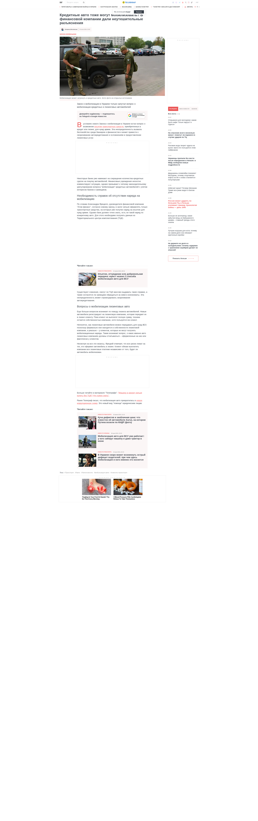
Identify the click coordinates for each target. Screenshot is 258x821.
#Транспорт (69, 472)
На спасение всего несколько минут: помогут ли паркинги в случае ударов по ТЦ (181, 135)
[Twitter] (185, 2)
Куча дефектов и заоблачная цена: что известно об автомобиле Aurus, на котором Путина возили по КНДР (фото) (122, 419)
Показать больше (180, 258)
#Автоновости (87, 472)
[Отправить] (84, 2)
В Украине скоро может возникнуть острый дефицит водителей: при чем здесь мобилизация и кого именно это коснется (121, 457)
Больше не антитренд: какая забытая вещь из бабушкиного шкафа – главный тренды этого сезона (181, 219)
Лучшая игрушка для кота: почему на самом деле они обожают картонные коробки (182, 233)
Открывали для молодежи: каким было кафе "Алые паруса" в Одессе (182, 122)
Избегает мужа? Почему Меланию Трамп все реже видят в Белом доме (182, 190)
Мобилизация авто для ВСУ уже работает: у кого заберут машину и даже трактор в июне (121, 438)
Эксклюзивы (127, 7)
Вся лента (172, 114)
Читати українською (68, 34)
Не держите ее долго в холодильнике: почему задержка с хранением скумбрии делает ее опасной (183, 246)
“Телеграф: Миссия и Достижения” (166, 7)
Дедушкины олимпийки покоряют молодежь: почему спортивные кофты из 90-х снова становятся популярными (182, 176)
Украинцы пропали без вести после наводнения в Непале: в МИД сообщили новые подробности (182, 161)
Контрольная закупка (109, 7)
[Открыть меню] (61, 2)
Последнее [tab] (173, 109)
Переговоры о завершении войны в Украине (78, 7)
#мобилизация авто (101, 472)
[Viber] (176, 2)
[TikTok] (191, 2)
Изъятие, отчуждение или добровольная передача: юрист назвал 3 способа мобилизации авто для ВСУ (120, 276)
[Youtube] (182, 2)
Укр (197, 2)
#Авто (77, 472)
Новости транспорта (104, 271)
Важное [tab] (194, 109)
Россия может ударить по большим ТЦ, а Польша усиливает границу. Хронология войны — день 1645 (182, 204)
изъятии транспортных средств (109, 126)
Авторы (190, 7)
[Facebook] (173, 2)
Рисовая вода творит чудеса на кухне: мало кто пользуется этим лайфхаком (182, 148)
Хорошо (139, 12)
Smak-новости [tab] (184, 109)
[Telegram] (179, 2)
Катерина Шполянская (71, 29)
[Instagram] (188, 2)
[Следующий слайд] (200, 7)
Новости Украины (103, 433)
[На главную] (129, 2)
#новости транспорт (118, 472)
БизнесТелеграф (142, 7)
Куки (128, 12)
